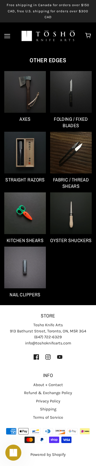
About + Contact (48, 384)
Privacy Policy (48, 401)
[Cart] (89, 36)
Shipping (48, 409)
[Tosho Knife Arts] (48, 35)
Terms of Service (48, 417)
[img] (36, 356)
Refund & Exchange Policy (48, 392)
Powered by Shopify (48, 454)
